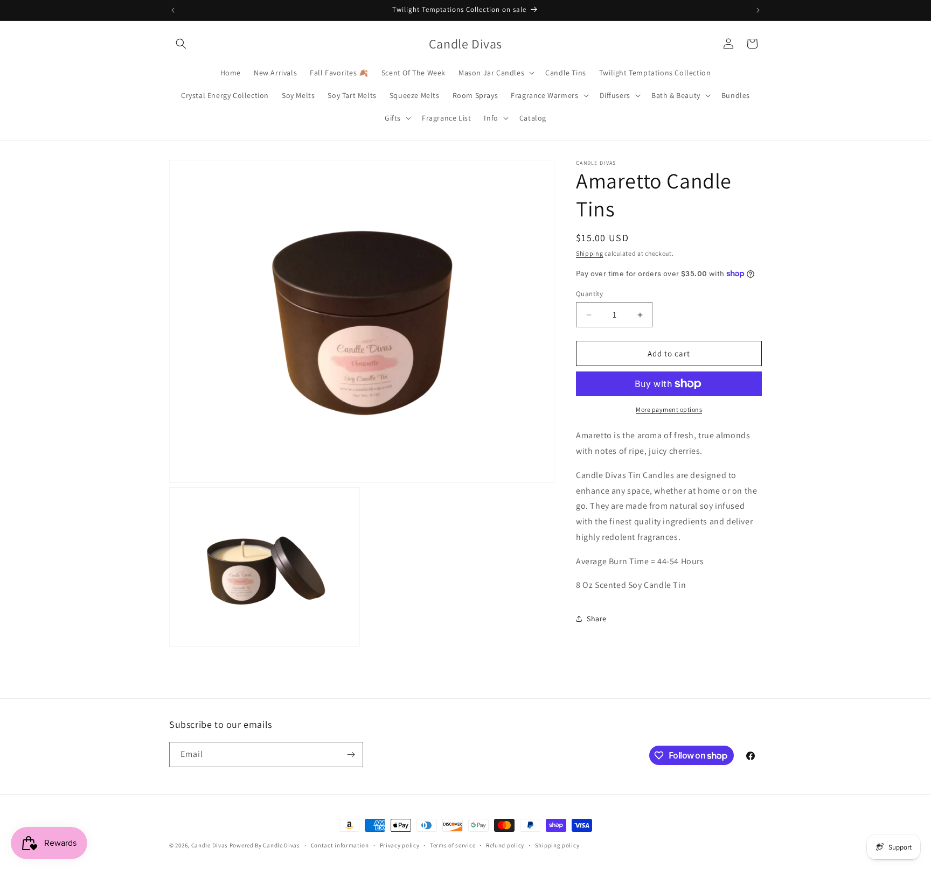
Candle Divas (209, 845)
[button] (181, 43)
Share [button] (597, 618)
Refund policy (505, 845)
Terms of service (452, 845)
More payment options (669, 409)
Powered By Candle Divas (265, 845)
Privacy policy (400, 845)
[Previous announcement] (173, 10)
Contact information (340, 845)
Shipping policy (557, 845)
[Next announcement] (758, 10)
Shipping (589, 253)
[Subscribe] (351, 754)
